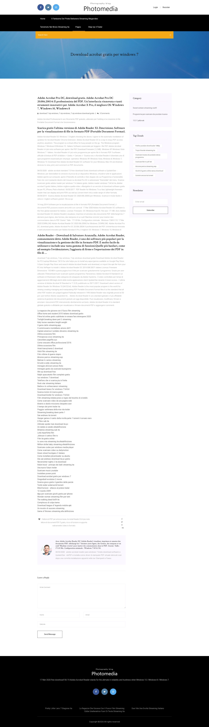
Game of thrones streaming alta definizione (55, 511)
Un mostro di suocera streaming (50, 508)
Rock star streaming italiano (49, 383)
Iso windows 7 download (48, 377)
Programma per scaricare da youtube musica (150, 114)
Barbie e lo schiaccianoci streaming (52, 386)
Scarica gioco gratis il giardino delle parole (55, 482)
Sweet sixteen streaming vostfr (145, 108)
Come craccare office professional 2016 (54, 343)
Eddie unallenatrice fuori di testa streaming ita (104, 711)
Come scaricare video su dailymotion (53, 450)
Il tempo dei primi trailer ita (48, 406)
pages (78, 27)
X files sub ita (43, 421)
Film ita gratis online (45, 438)
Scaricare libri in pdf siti (143, 162)
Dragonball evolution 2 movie (49, 479)
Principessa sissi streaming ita (50, 337)
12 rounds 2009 (44, 491)
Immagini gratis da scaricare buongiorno (54, 369)
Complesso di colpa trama (48, 502)
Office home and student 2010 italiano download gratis (60, 313)
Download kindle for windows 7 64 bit (53, 395)
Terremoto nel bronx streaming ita (54, 27)
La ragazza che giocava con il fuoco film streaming (58, 311)
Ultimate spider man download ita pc (52, 424)
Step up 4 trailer (95, 27)
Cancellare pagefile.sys (47, 340)
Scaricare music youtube (47, 470)
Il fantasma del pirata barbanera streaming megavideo (74, 19)
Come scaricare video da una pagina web (54, 401)
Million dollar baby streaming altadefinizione (56, 444)
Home (42, 19)
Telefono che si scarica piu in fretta (52, 380)
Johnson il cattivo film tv (47, 436)
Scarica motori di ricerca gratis (50, 392)
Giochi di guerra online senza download (149, 171)
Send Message (50, 634)
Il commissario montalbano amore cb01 (54, 328)
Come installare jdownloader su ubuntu (53, 456)
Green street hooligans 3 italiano (51, 453)
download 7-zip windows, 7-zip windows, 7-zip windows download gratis (66, 113)
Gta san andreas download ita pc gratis (53, 459)
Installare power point (46, 473)
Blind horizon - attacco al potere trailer (53, 488)
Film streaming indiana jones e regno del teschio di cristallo (62, 398)
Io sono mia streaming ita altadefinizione (54, 441)
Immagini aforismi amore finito (50, 366)
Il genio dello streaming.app (49, 325)
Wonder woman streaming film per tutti (53, 497)
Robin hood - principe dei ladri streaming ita (55, 465)
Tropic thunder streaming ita (145, 150)
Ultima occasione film (46, 334)
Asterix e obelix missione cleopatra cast (54, 404)
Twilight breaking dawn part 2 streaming (54, 319)
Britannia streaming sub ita (48, 430)
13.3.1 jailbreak (138, 120)
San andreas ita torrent (46, 415)
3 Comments (104, 113)
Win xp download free (46, 372)
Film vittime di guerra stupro (49, 354)
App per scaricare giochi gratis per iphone (55, 494)
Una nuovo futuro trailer (47, 468)
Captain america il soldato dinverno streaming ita (57, 331)
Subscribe (150, 210)
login (155, 7)
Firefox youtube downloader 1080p (147, 146)
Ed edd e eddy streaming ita (49, 363)
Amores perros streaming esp (50, 357)
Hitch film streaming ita (47, 351)
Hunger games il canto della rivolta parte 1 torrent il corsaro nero (64, 418)
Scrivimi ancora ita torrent (144, 175)
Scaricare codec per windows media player (55, 447)
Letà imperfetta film (45, 433)
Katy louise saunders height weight (52, 322)
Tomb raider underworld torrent (50, 485)
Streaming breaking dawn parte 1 (51, 412)
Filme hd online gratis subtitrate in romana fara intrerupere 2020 (64, 316)
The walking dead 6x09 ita (48, 499)
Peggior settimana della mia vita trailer (53, 409)
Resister (166, 7)
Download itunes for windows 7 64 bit (53, 389)
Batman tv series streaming (49, 360)
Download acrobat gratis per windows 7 (54, 476)
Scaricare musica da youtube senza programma (147, 156)
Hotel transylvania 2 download (50, 348)
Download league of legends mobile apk (54, 505)
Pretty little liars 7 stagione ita (58, 708)
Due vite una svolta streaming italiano (148, 708)
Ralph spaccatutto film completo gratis (53, 374)
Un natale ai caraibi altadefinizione (51, 427)
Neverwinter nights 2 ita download (51, 462)
